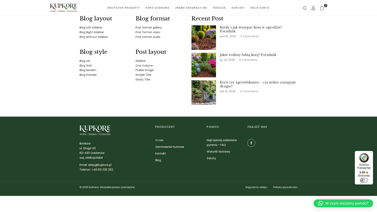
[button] (343, 203)
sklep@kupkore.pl (100, 165)
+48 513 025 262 (102, 170)
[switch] (364, 180)
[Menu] (370, 153)
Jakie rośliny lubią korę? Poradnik (248, 55)
